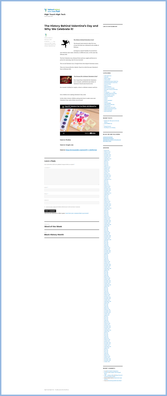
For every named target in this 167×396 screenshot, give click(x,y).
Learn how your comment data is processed (76, 213)
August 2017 (106, 253)
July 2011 (106, 349)
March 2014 (106, 308)
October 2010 (107, 361)
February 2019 (107, 232)
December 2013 (107, 311)
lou (104, 371)
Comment (47, 167)
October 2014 (107, 300)
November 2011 (107, 343)
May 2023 (106, 172)
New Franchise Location (109, 95)
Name (46, 187)
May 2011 (106, 352)
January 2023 (107, 173)
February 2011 (107, 356)
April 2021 (106, 198)
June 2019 (106, 228)
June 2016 (106, 272)
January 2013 (107, 324)
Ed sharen (106, 372)
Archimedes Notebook (108, 137)
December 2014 (107, 297)
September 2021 (107, 193)
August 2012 (106, 331)
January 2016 (107, 279)
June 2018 (106, 242)
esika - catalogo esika (108, 375)
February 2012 (107, 339)
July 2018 (106, 241)
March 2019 (106, 231)
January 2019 (107, 234)
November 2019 (107, 221)
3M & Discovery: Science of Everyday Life (112, 139)
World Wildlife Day (108, 123)
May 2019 (106, 230)
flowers (48, 44)
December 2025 (107, 154)
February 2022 (107, 186)
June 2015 (106, 289)
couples (53, 43)
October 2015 (107, 283)
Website (46, 200)
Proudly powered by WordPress (62, 389)
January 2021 (107, 202)
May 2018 (106, 243)
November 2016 (107, 265)
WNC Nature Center (107, 141)
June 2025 (106, 163)
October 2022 (107, 178)
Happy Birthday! (107, 86)
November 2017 (107, 252)
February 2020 (107, 217)
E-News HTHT (107, 79)
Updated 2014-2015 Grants (109, 107)
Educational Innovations (108, 138)
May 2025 (106, 164)
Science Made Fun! (48, 37)
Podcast (106, 97)
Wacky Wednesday (108, 110)
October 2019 (107, 223)
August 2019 (106, 226)
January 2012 (107, 341)
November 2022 (107, 176)
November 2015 (107, 282)
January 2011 (107, 357)
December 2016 (107, 264)
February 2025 (107, 167)
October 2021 (107, 191)
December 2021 (107, 189)
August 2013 (106, 315)
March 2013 (106, 322)
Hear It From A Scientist (109, 88)
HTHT (105, 90)
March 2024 (106, 169)
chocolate (49, 43)
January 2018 (107, 249)
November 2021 (107, 190)
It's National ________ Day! (49, 41)
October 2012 (107, 328)
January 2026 (107, 153)
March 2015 (106, 293)
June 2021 (106, 195)
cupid (45, 44)
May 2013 (106, 319)
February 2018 (107, 247)
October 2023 (107, 171)
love (55, 44)
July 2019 (106, 227)
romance (46, 46)
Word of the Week (108, 111)
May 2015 (106, 290)
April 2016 (106, 275)
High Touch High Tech (54, 14)
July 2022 (106, 180)
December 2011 (107, 342)
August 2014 (106, 302)
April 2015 (106, 291)
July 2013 (106, 316)
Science (105, 99)
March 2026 (106, 150)
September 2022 (107, 179)
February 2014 (107, 309)
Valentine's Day (52, 46)
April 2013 (106, 320)
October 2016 (107, 267)
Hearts (52, 44)
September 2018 (107, 239)
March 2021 (106, 200)
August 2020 (107, 209)
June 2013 (106, 317)
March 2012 (106, 338)
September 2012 (107, 330)
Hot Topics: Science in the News (111, 89)
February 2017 (107, 261)
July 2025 (106, 161)
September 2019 (107, 224)
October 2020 (107, 206)
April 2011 (106, 353)
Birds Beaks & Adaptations (112, 371)
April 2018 (106, 245)
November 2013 (107, 312)
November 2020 (107, 205)
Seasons (106, 101)
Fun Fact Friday (107, 84)
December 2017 (107, 250)
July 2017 (106, 254)
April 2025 (106, 165)
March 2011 (106, 354)
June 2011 (106, 350)
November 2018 (107, 237)
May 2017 (106, 257)
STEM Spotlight (107, 103)
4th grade (106, 77)
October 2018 (107, 238)
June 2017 (106, 256)
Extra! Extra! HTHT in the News (110, 82)
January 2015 (107, 295)
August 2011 (106, 348)
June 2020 (106, 212)
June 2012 (106, 334)
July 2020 (106, 210)
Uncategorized (107, 106)
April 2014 (106, 306)
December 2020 (107, 204)
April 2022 (106, 183)
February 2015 (107, 294)
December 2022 (107, 175)
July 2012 (106, 332)
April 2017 (106, 258)
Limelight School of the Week (110, 93)
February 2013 (107, 323)
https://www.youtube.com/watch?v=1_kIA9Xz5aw (81, 150)
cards (45, 43)
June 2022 (106, 182)
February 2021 (107, 201)
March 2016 (106, 276)
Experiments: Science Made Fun (111, 81)
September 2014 (107, 301)
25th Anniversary (107, 75)
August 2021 (106, 194)
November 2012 (107, 327)
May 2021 (106, 197)
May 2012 (106, 335)
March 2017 (106, 260)
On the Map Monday (108, 96)
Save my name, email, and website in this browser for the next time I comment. (63, 206)
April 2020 (106, 215)
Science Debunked (108, 100)
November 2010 (107, 360)
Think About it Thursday (109, 104)
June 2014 (106, 304)
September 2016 (107, 268)
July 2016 (106, 271)
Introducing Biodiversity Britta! (114, 380)
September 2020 (107, 208)
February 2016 (107, 278)
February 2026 (107, 152)
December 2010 (107, 359)
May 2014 (106, 305)
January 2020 (107, 219)
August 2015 (106, 286)
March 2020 (106, 216)
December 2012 (107, 326)
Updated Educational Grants (110, 108)
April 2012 (106, 337)
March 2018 (106, 246)
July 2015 (106, 287)
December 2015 (107, 280)
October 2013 (107, 313)
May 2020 (106, 213)
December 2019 (107, 220)
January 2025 (107, 168)
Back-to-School (107, 78)
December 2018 (107, 235)
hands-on (106, 85)
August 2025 (106, 160)
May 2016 (106, 274)
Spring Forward (107, 126)
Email (46, 193)
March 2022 (106, 184)
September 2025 (107, 158)
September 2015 (107, 284)
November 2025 (107, 156)
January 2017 (107, 263)
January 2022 (107, 187)
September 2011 (107, 346)
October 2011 (107, 345)
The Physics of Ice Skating (109, 127)
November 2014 (107, 298)
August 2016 (106, 269)
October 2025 (107, 157)
